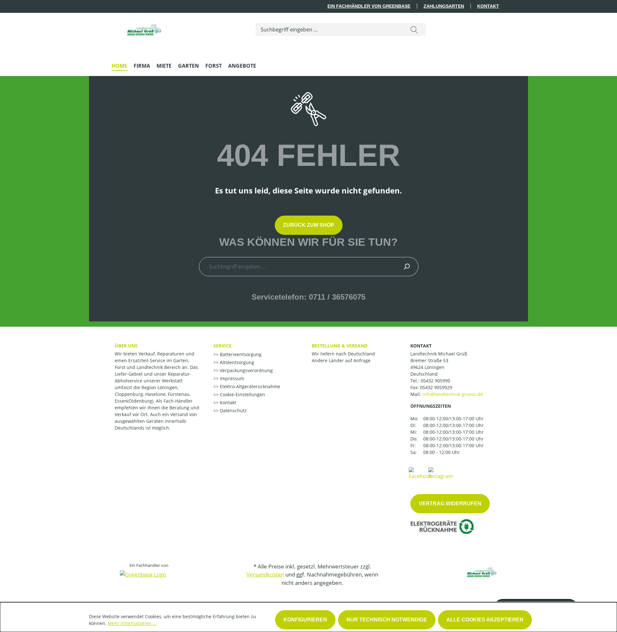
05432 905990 (435, 381)
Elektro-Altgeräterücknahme (249, 386)
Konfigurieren (305, 619)
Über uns (126, 346)
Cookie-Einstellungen (242, 394)
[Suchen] (414, 29)
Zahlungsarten (444, 6)
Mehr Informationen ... (132, 623)
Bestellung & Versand (339, 346)
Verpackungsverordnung (246, 370)
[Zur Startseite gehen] (144, 28)
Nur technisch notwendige (386, 619)
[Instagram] (440, 472)
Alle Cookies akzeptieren (484, 619)
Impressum (231, 378)
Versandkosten (265, 574)
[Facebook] (420, 472)
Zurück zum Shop (308, 225)
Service (222, 346)
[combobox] (329, 29)
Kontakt (488, 6)
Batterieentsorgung (240, 354)
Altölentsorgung (236, 362)
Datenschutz (233, 410)
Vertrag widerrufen (450, 503)
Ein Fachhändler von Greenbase (368, 6)
